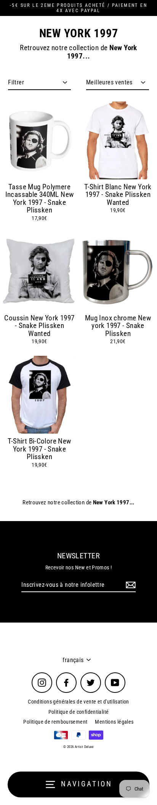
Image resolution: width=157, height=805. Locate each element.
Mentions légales (114, 722)
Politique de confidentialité (78, 712)
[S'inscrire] (129, 585)
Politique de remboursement (55, 722)
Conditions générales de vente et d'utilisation (78, 702)
